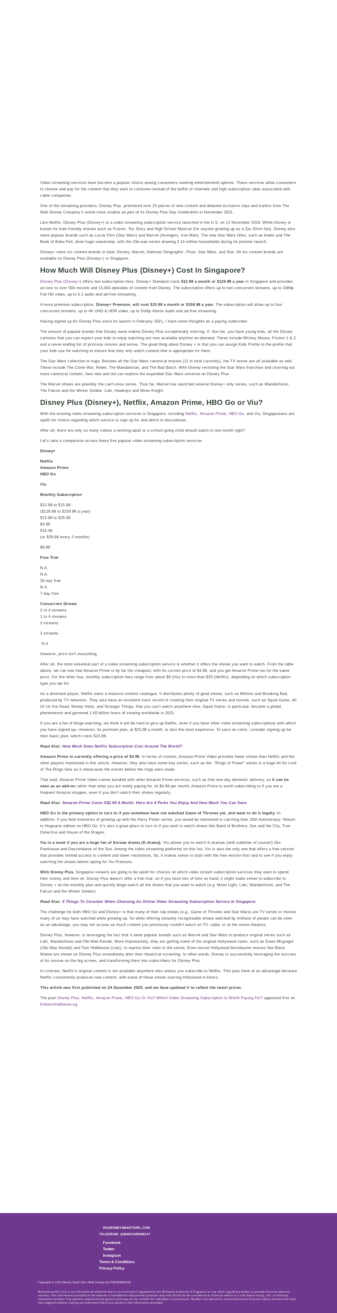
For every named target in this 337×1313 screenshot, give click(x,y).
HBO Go (236, 414)
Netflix (191, 414)
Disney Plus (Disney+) (60, 281)
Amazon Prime (213, 414)
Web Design (96, 1282)
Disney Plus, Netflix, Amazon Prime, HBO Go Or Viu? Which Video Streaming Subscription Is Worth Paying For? (160, 998)
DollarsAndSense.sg (58, 1004)
